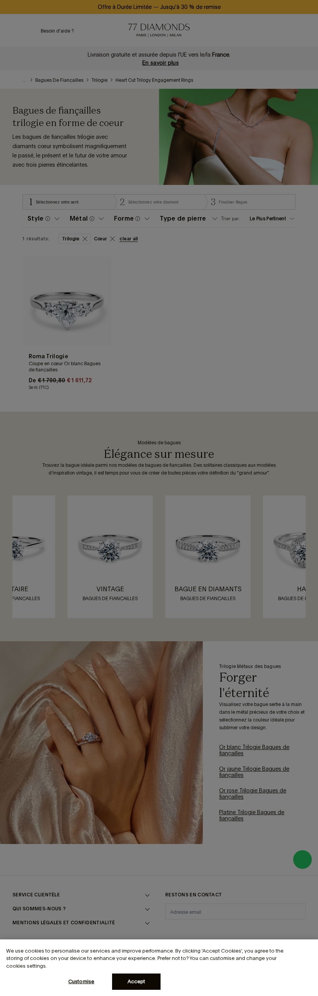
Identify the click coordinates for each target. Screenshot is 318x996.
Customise (81, 981)
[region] (159, 967)
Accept (136, 981)
